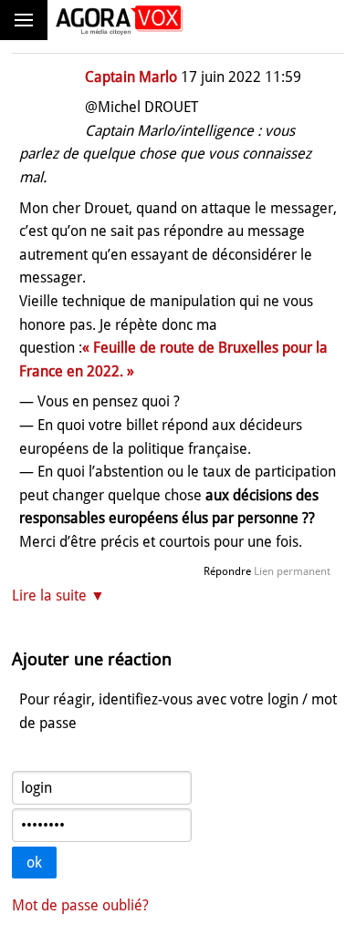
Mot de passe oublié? (80, 905)
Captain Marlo (131, 77)
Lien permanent (292, 571)
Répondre (227, 571)
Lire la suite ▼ (58, 595)
